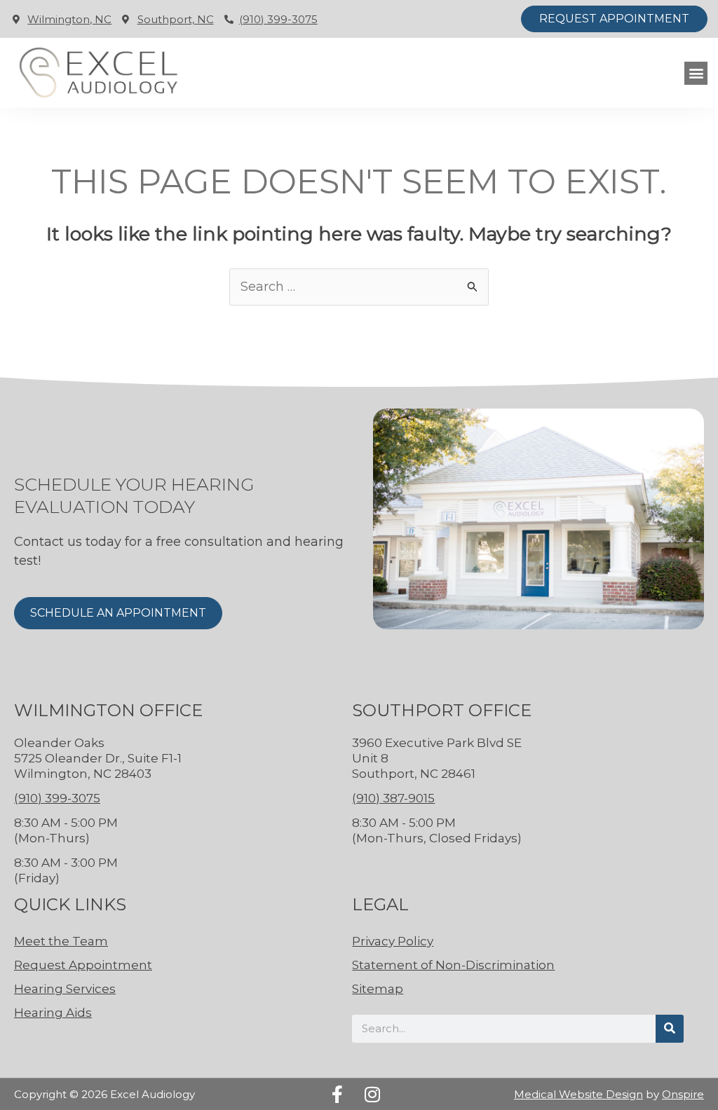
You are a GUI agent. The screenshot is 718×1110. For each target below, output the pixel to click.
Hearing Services (65, 989)
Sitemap (377, 989)
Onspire (683, 1094)
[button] (695, 73)
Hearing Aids (53, 1013)
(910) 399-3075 (278, 19)
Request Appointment (83, 965)
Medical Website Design (578, 1094)
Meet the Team (61, 941)
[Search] (670, 1029)
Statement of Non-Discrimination (453, 965)
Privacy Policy (392, 941)
